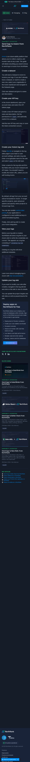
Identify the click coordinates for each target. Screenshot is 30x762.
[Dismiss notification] (28, 2)
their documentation (16, 276)
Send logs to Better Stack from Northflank (14, 473)
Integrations (13, 379)
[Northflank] (8, 732)
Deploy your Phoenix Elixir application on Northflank (14, 479)
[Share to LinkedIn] (8, 354)
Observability (5, 379)
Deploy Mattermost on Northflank (12, 475)
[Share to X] (3, 354)
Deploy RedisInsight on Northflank (12, 477)
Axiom (4, 56)
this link (9, 151)
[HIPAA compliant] (11, 738)
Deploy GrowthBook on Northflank (12, 482)
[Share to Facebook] (5, 354)
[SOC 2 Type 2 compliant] (4, 737)
